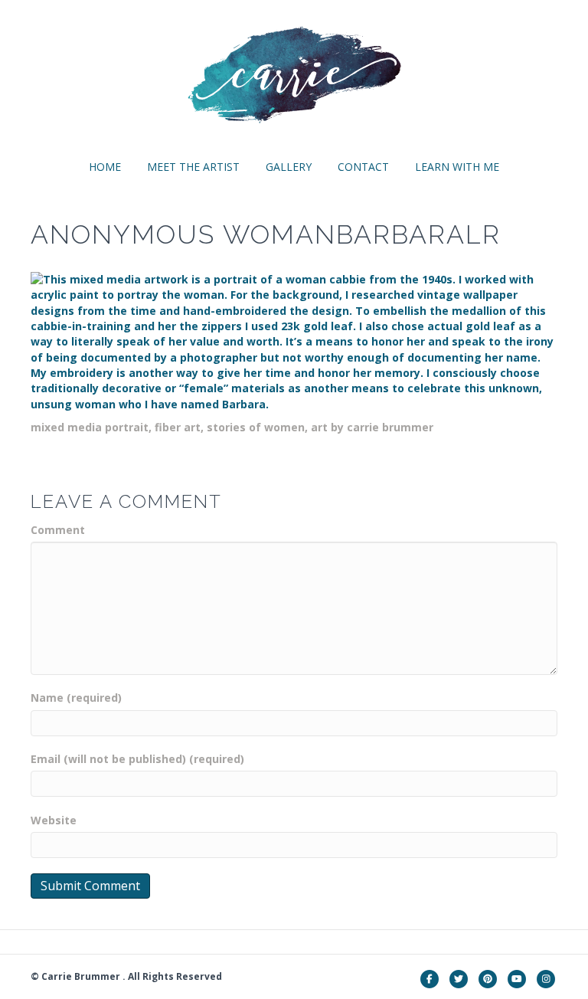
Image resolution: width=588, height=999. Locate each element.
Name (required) (76, 697)
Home (105, 166)
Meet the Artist (193, 166)
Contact (363, 166)
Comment (58, 529)
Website (54, 820)
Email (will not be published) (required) (137, 759)
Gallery (289, 166)
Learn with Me (457, 166)
